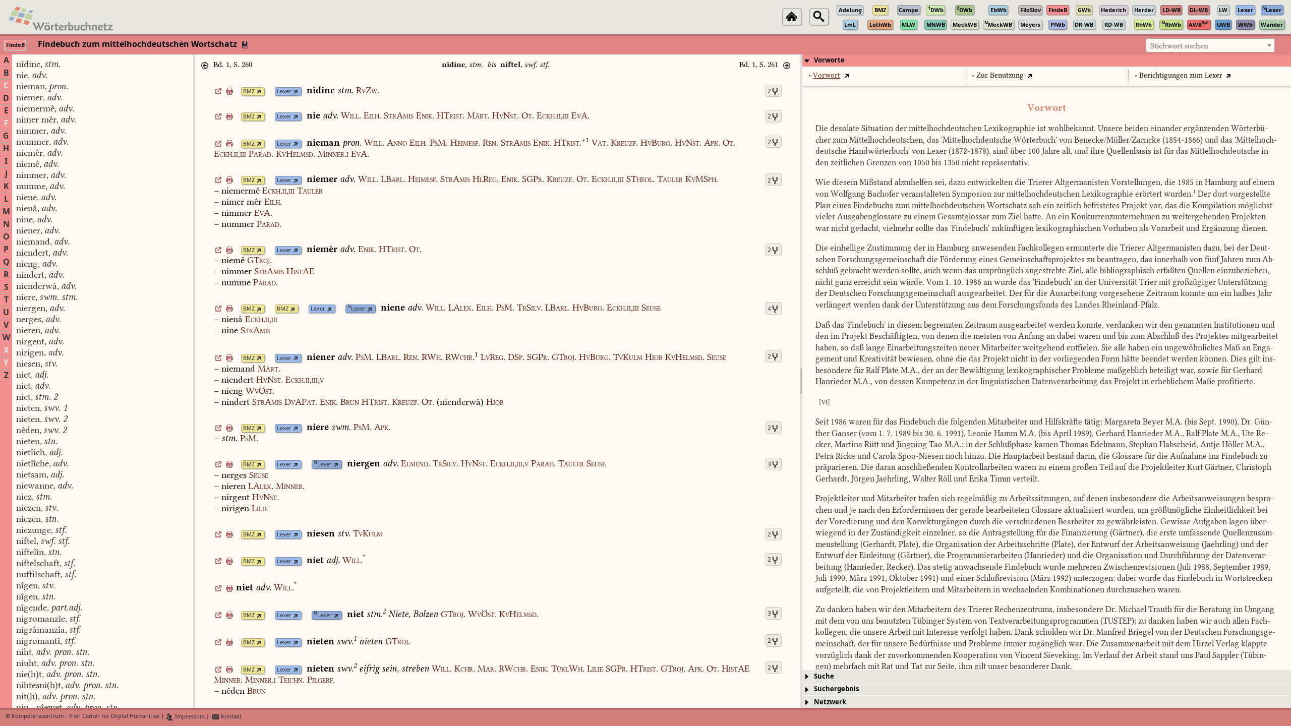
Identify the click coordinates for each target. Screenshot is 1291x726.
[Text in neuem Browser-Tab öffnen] (846, 75)
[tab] (1046, 60)
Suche (824, 676)
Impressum (189, 716)
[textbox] (1210, 46)
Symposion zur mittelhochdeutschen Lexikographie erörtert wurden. (1074, 194)
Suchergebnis (836, 689)
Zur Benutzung (1000, 75)
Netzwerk (830, 702)
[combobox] (1210, 45)
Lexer (284, 91)
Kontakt (230, 716)
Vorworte (829, 60)
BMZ (249, 91)
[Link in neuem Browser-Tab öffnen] (259, 91)
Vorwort (826, 75)
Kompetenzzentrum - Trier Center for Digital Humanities (85, 716)
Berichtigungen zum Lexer (1180, 75)
